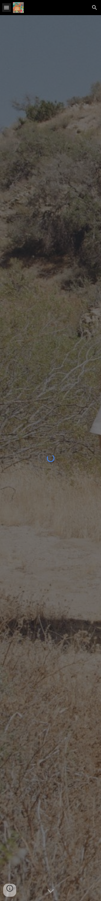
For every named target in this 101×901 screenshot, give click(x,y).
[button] (6, 7)
